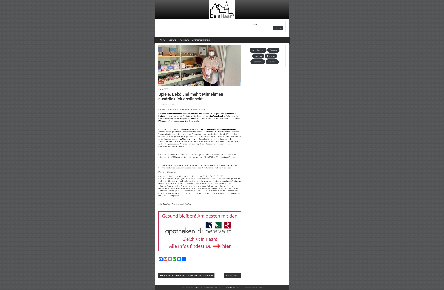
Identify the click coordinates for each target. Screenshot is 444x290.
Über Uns (172, 40)
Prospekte (273, 50)
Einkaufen (258, 56)
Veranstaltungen (258, 50)
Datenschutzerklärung (201, 40)
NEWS (162, 40)
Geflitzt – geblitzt (232, 275)
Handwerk (271, 56)
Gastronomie (258, 62)
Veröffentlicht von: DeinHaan (169, 105)
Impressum (184, 40)
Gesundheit (272, 62)
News (161, 82)
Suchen (254, 24)
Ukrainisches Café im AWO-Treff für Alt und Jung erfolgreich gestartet (187, 275)
